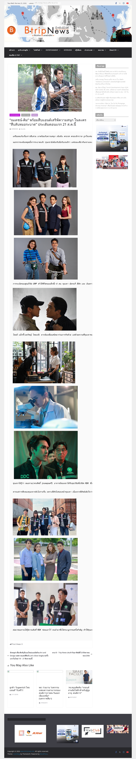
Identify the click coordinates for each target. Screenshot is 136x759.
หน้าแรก (12, 50)
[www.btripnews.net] (68, 7)
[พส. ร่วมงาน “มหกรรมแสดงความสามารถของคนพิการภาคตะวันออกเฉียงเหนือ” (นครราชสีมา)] (50, 672)
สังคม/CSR (113, 50)
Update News (25, 115)
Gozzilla (23, 129)
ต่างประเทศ (88, 50)
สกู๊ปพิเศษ (78, 50)
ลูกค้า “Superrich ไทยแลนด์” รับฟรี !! (20, 689)
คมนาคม (101, 50)
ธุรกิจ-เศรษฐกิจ (23, 50)
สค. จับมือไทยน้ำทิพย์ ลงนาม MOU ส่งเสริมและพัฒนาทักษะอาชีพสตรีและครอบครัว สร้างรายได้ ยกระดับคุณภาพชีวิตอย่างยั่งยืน (111, 73)
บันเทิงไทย (34, 115)
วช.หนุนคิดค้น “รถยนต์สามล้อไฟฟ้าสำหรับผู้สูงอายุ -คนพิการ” (79, 690)
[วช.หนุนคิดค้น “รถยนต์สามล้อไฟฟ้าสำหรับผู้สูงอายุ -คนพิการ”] (79, 672)
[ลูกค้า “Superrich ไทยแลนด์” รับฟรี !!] (20, 672)
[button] (29, 50)
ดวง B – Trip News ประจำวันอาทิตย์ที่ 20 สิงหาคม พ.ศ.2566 (71, 654)
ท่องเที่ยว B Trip (14, 55)
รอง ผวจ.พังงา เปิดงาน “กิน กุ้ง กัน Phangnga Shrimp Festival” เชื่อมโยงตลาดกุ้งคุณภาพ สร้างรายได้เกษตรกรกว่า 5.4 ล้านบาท (111, 105)
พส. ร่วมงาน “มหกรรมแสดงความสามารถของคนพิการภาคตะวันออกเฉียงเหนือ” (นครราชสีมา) (49, 693)
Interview (68, 50)
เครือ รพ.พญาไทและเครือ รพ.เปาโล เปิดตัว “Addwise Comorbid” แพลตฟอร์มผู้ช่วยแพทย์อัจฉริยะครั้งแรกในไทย (110, 81)
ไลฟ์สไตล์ (37, 50)
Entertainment (52, 50)
